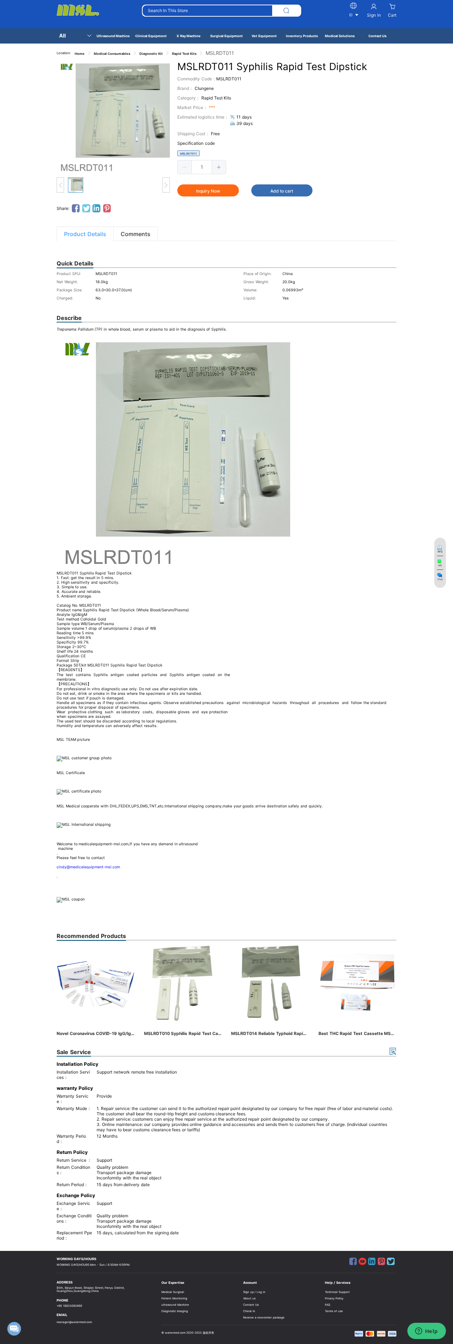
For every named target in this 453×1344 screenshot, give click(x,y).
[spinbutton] (201, 167)
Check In (249, 1311)
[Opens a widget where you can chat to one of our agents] (426, 1331)
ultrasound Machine (175, 1304)
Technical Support (337, 1292)
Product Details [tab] (85, 234)
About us (249, 1298)
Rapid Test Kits (216, 98)
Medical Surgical (172, 1292)
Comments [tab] (135, 234)
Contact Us (251, 1304)
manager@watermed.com (74, 1322)
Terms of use (334, 1311)
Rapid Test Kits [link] (184, 54)
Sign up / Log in (254, 1292)
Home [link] (80, 54)
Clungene (204, 88)
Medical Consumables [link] (112, 54)
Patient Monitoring (174, 1298)
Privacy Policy (334, 1298)
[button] (185, 167)
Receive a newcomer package (264, 1317)
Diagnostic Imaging (174, 1311)
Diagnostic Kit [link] (151, 54)
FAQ (327, 1304)
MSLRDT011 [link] (220, 53)
